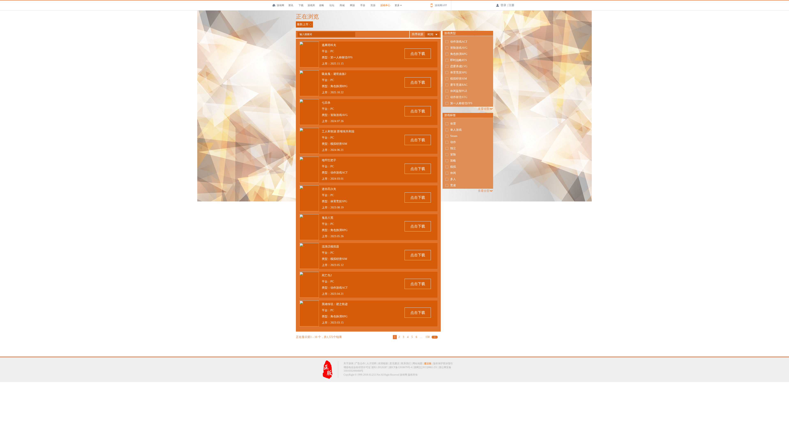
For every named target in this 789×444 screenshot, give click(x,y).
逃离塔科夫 (329, 45)
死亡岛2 (327, 275)
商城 (342, 5)
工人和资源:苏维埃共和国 (338, 131)
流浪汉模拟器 (330, 246)
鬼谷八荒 (327, 217)
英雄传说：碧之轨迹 (335, 304)
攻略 (321, 5)
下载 (301, 5)
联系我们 (406, 363)
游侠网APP (441, 5)
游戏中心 (385, 5)
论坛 (331, 5)
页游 (372, 5)
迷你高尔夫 (329, 189)
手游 (362, 5)
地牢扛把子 (329, 160)
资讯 (290, 5)
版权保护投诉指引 (443, 363)
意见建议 (394, 363)
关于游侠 (348, 363)
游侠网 (280, 5)
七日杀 (326, 102)
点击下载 (417, 54)
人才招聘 (371, 363)
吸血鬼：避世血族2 (334, 73)
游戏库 (311, 5)
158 (427, 337)
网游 (352, 5)
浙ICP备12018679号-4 (400, 367)
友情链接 (383, 363)
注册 (511, 5)
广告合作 (360, 363)
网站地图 (417, 363)
